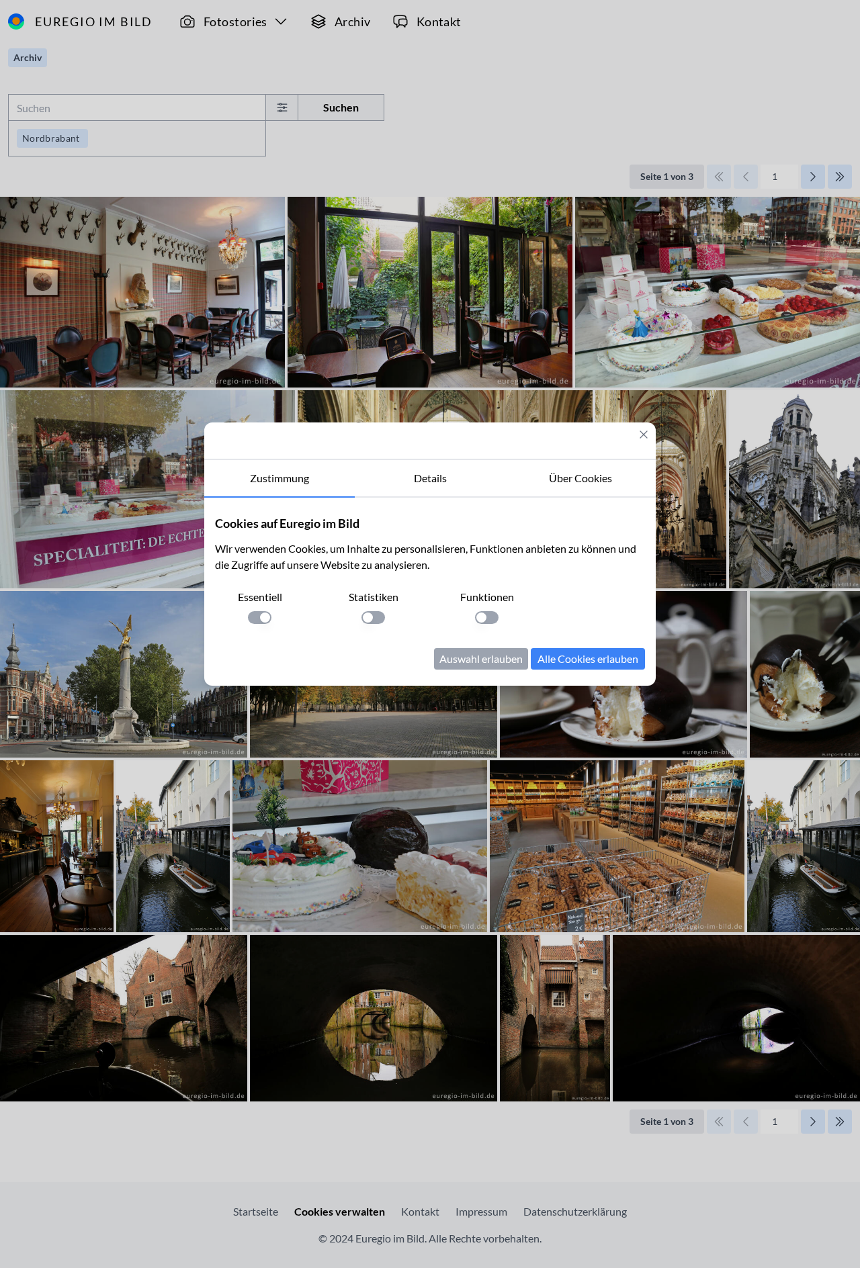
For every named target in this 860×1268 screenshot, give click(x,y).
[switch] (259, 617)
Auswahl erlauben (481, 658)
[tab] (279, 479)
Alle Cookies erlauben (588, 658)
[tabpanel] (430, 592)
